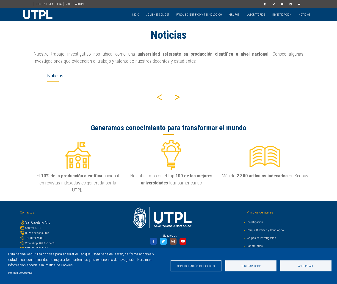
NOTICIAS (304, 14)
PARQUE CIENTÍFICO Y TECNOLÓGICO (199, 14)
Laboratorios (255, 246)
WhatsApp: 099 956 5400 (39, 243)
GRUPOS (234, 14)
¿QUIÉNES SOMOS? (157, 14)
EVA (59, 4)
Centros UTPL (33, 228)
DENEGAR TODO (251, 266)
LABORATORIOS (256, 14)
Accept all (306, 266)
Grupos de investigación (261, 238)
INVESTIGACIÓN (281, 14)
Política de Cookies (20, 272)
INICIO (135, 14)
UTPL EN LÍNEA (44, 4)
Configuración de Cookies (196, 266)
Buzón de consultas (37, 233)
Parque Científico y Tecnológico (265, 230)
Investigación (255, 222)
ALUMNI (79, 4)
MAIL (68, 4)
